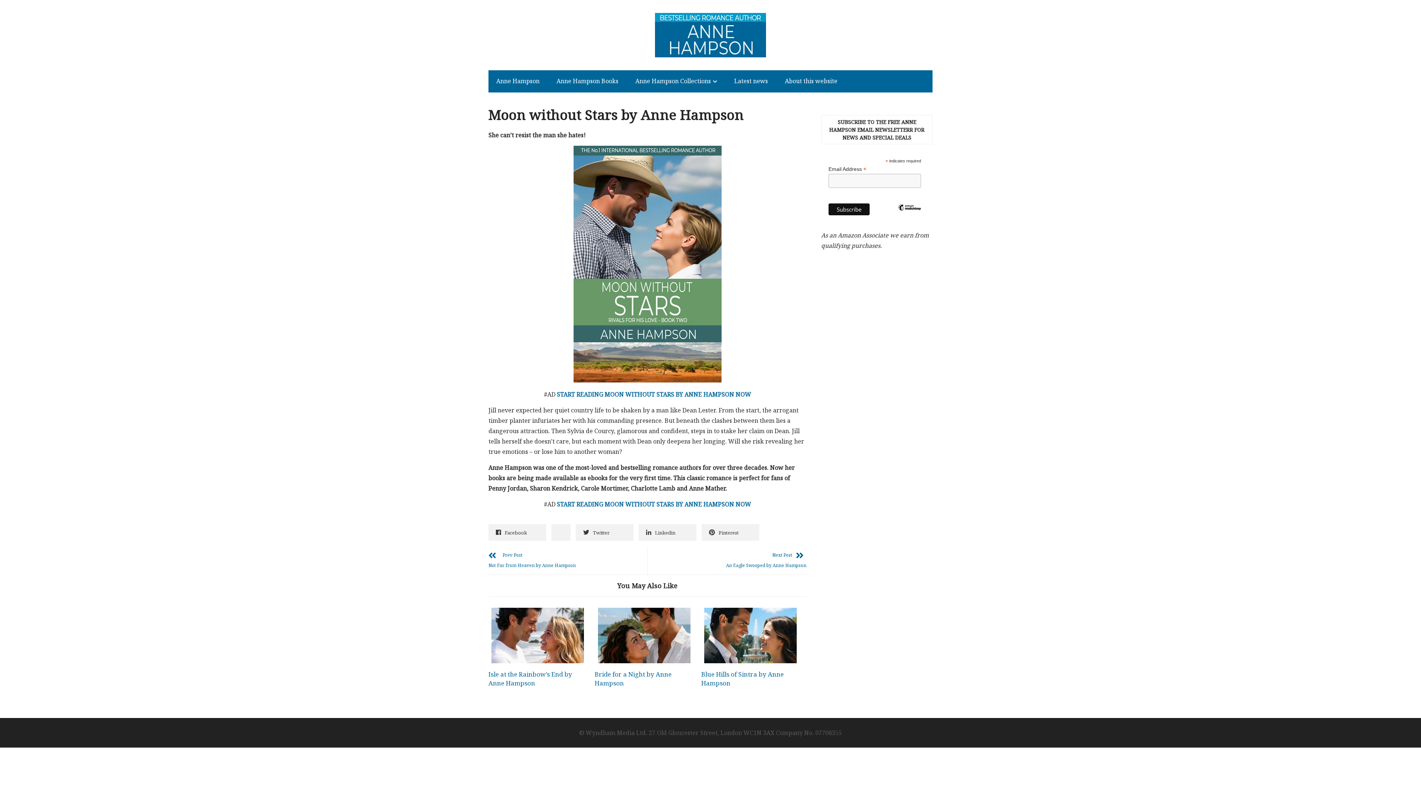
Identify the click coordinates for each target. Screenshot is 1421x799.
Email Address (847, 169)
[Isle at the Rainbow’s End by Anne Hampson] (537, 635)
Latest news (751, 81)
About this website (811, 81)
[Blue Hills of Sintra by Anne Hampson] (750, 635)
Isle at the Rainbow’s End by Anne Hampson (530, 678)
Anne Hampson (518, 81)
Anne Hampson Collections (673, 81)
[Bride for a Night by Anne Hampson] (644, 635)
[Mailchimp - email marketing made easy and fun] (909, 220)
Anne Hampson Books (587, 81)
